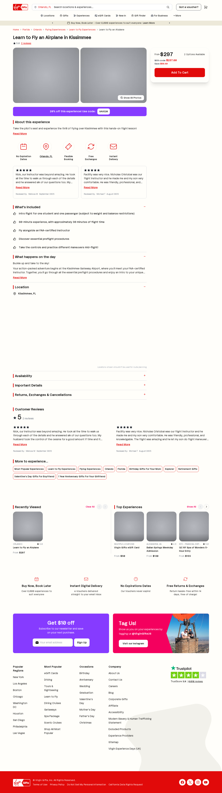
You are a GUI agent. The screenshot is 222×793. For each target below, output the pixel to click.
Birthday (84, 673)
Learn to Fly (51, 696)
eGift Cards (51, 673)
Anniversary (86, 679)
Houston (18, 713)
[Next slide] (169, 23)
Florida (26, 29)
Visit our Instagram (133, 643)
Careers (113, 686)
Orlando (37, 29)
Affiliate (113, 705)
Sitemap (113, 742)
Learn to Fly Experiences (82, 29)
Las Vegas (19, 733)
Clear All (90, 506)
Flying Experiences (55, 29)
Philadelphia (20, 726)
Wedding (84, 686)
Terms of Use (40, 784)
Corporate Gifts (118, 699)
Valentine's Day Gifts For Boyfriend (34, 476)
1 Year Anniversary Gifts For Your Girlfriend (81, 476)
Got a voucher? (188, 7)
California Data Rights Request (126, 784)
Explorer (169, 469)
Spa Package (51, 716)
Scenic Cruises (53, 722)
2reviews (26, 43)
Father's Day (86, 716)
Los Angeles (20, 683)
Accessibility (116, 712)
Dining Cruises (52, 703)
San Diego (19, 720)
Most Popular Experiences (29, 469)
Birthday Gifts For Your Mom (145, 469)
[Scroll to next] (105, 506)
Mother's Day (87, 709)
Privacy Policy (57, 784)
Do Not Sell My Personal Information (86, 784)
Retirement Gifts (187, 469)
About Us (114, 673)
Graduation (86, 692)
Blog (111, 692)
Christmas (85, 722)
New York (18, 677)
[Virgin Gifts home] (20, 7)
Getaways (50, 709)
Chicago (18, 696)
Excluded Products (120, 729)
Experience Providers (121, 735)
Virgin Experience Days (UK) (125, 748)
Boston (17, 690)
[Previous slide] (52, 23)
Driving (48, 679)
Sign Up (82, 642)
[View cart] (205, 7)
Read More (20, 133)
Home (16, 29)
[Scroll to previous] (99, 506)
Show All (191, 507)
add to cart (179, 72)
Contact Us (115, 679)
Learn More (149, 22)
